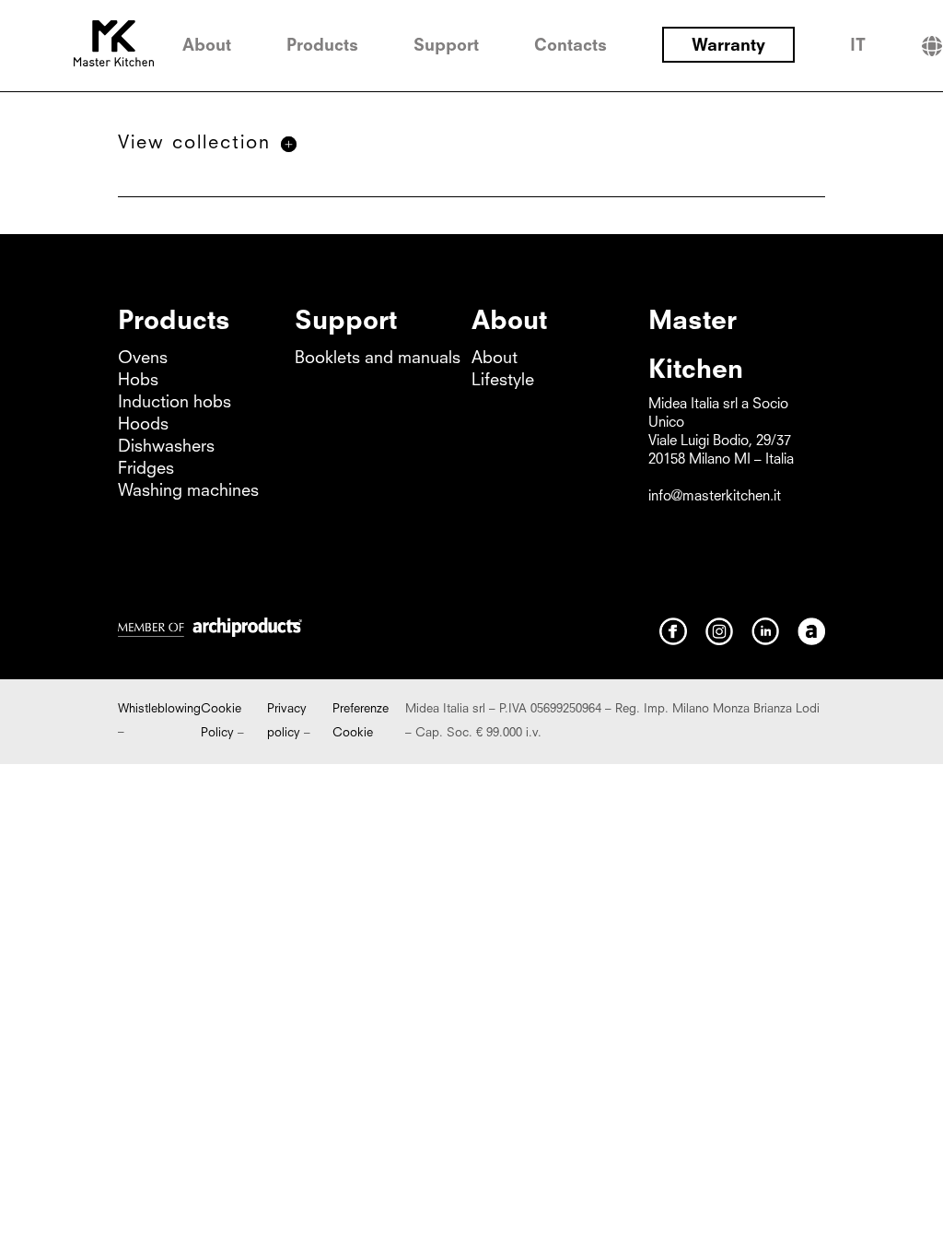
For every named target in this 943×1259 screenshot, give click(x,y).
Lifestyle (503, 380)
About (206, 46)
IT (858, 46)
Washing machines (188, 491)
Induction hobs (174, 402)
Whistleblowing (159, 709)
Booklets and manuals (377, 358)
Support (446, 46)
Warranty (728, 46)
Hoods (143, 425)
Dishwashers (166, 447)
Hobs (138, 380)
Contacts (570, 46)
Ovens (143, 358)
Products (322, 46)
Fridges (146, 469)
